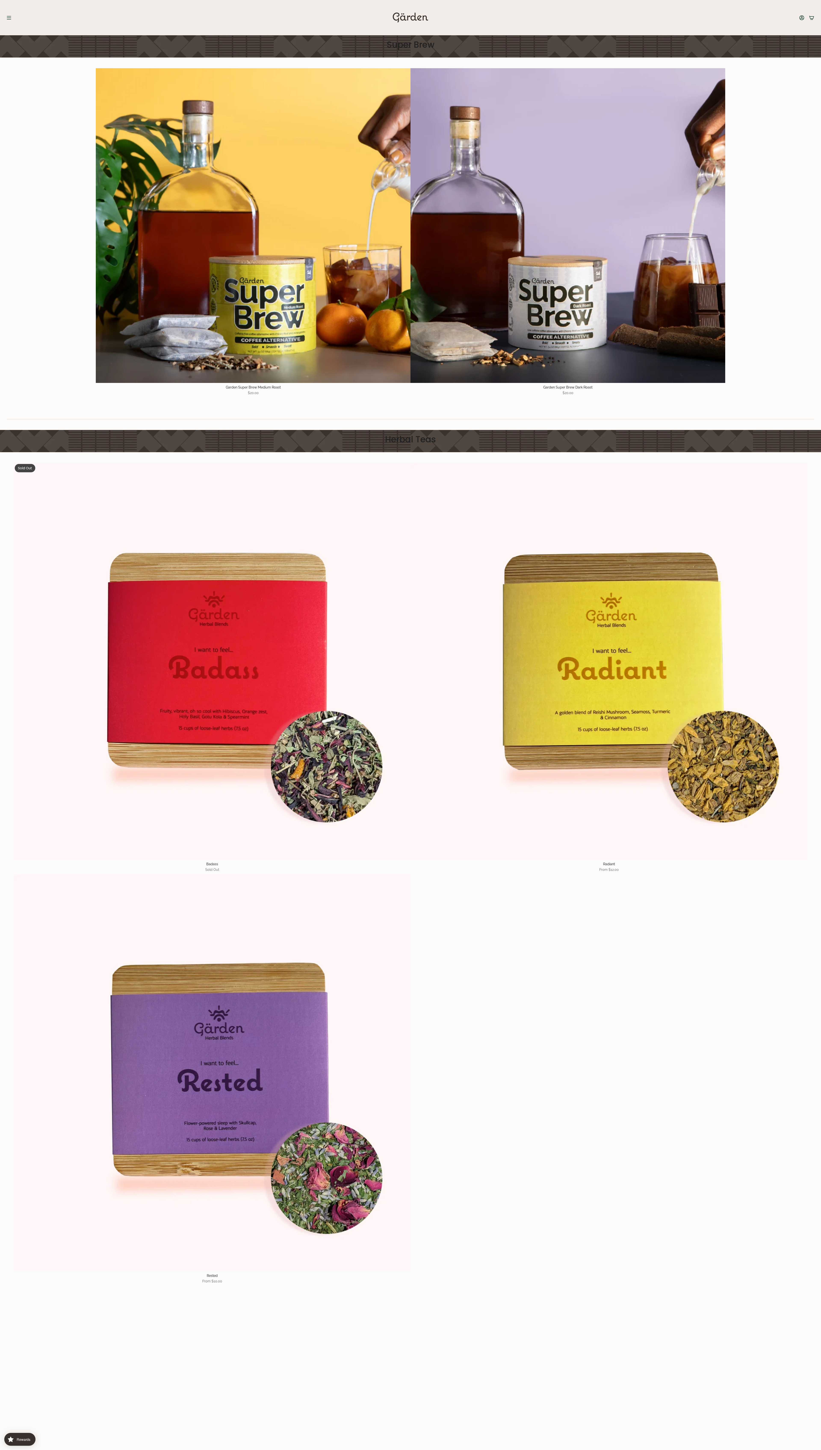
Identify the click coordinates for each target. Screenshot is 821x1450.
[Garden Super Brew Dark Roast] (567, 225)
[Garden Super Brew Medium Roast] (253, 225)
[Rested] (212, 1072)
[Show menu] (9, 17)
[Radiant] (608, 661)
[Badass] (212, 661)
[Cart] (812, 17)
